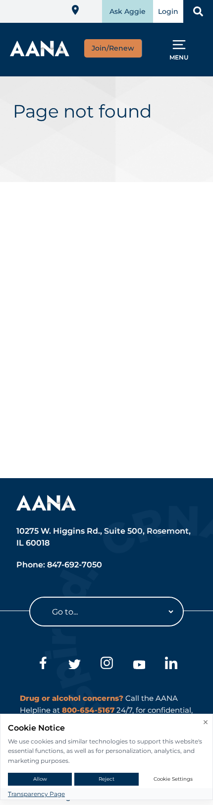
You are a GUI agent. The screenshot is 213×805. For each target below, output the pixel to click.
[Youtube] (139, 665)
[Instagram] (107, 665)
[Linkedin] (171, 665)
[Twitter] (74, 665)
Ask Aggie (127, 11)
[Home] (39, 53)
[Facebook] (42, 665)
